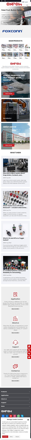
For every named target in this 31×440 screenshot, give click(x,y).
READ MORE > (15, 309)
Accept (5, 436)
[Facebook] (3, 416)
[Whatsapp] (18, 416)
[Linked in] (7, 416)
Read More (6, 22)
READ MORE (8, 93)
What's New (15, 153)
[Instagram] (15, 416)
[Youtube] (11, 416)
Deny (11, 436)
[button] (1, 221)
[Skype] (22, 416)
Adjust (17, 436)
